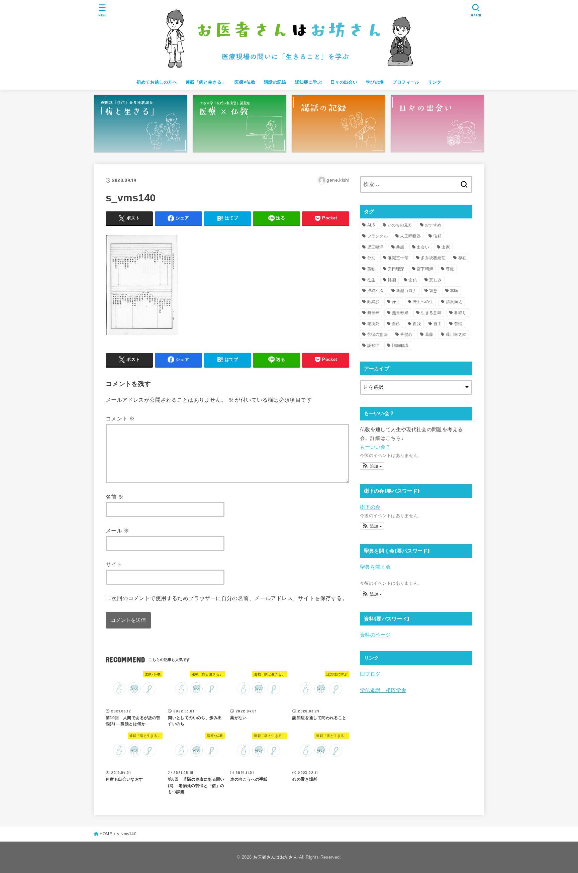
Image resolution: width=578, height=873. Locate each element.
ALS (371, 225)
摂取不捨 (375, 290)
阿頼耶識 (400, 345)
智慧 (433, 290)
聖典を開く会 (375, 567)
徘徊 (392, 280)
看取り (460, 312)
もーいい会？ (375, 447)
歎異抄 (373, 301)
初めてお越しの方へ (156, 82)
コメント (120, 418)
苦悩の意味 (377, 334)
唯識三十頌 (398, 258)
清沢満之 (454, 301)
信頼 (437, 236)
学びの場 (375, 82)
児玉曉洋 (375, 247)
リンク (434, 82)
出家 (446, 247)
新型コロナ (406, 290)
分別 (371, 258)
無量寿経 (400, 312)
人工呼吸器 (410, 236)
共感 (400, 247)
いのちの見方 (400, 225)
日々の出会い (343, 82)
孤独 (371, 269)
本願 (454, 290)
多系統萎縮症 (433, 258)
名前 (115, 497)
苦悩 (458, 323)
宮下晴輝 (425, 269)
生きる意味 (431, 312)
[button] (372, 466)
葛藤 (429, 334)
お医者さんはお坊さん (275, 857)
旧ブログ (370, 674)
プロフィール (405, 82)
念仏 (412, 280)
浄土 (396, 301)
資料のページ (375, 635)
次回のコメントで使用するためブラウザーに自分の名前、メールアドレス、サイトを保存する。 (229, 598)
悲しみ (435, 280)
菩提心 (406, 334)
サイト (114, 564)
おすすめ (433, 225)
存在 (462, 258)
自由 (438, 323)
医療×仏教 (244, 82)
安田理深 (396, 269)
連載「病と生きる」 (206, 82)
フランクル (377, 236)
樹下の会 (370, 507)
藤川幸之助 (456, 334)
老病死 (373, 323)
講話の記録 (275, 82)
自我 (417, 323)
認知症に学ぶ (308, 82)
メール (117, 530)
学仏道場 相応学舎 (383, 690)
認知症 (373, 345)
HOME (106, 834)
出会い (423, 247)
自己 (396, 323)
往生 (371, 280)
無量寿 (373, 312)
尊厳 (450, 269)
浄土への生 (423, 301)
